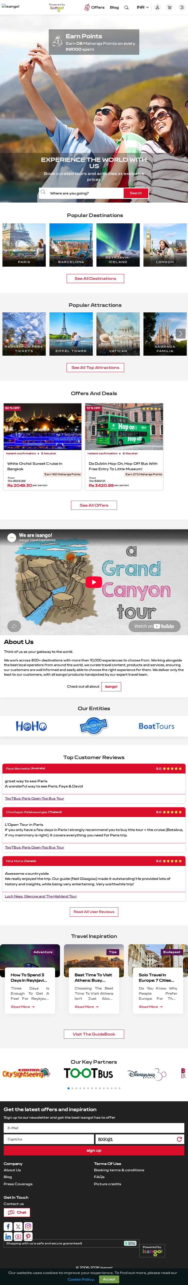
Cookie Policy (81, 1279)
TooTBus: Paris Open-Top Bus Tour (34, 798)
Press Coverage (18, 1184)
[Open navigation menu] (182, 7)
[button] (181, 245)
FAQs (99, 1177)
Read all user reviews (94, 912)
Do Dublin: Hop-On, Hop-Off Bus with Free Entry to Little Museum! (123, 466)
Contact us (14, 1204)
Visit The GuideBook (94, 1034)
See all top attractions (95, 367)
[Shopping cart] (169, 7)
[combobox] (94, 193)
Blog (114, 7)
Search (136, 193)
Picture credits (107, 1184)
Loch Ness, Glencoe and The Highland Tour (41, 896)
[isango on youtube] (18, 1236)
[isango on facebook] (8, 1226)
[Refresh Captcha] (179, 1140)
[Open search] (126, 7)
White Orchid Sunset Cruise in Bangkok (34, 466)
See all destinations (95, 278)
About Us (12, 1170)
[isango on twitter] (18, 1226)
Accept (109, 1279)
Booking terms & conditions (119, 1170)
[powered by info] (154, 1252)
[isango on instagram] (28, 1226)
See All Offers (94, 505)
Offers (98, 7)
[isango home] (14, 7)
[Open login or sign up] (157, 7)
